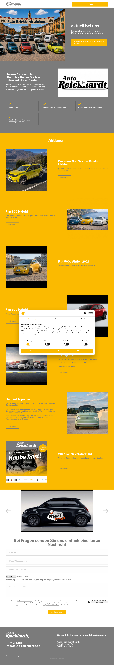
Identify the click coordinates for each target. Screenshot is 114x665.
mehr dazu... (64, 177)
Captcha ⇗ (104, 604)
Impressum (20, 656)
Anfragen (90, 4)
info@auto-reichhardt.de (51, 605)
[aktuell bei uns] (83, 83)
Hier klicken (99, 602)
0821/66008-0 (16, 643)
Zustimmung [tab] (32, 319)
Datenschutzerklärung (24, 601)
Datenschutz (10, 656)
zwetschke (61, 658)
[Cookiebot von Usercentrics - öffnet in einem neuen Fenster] (85, 313)
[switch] (47, 344)
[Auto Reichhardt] (13, 5)
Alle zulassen (81, 351)
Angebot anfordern (57, 612)
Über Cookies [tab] (82, 319)
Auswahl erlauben (57, 351)
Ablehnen (33, 351)
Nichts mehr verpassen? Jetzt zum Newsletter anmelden (89, 42)
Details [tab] (57, 319)
